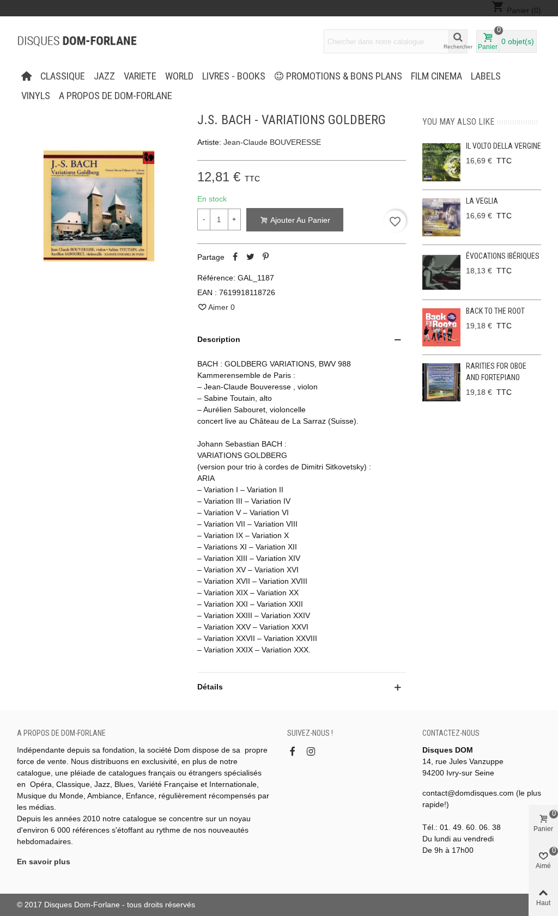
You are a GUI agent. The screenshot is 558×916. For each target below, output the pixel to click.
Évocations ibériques (502, 256)
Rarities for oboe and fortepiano (496, 372)
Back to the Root (495, 311)
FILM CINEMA (436, 76)
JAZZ (104, 76)
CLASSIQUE (62, 76)
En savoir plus (43, 861)
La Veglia (482, 201)
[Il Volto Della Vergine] (441, 162)
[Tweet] (250, 257)
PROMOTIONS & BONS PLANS (344, 76)
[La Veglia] (441, 217)
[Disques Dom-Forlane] (77, 41)
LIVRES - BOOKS (233, 76)
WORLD (179, 76)
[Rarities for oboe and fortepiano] (441, 382)
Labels (486, 76)
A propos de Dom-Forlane (115, 96)
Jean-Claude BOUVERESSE (272, 142)
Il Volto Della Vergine (503, 146)
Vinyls (35, 96)
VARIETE (140, 76)
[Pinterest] (266, 257)
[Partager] (235, 257)
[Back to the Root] (441, 327)
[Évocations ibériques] (441, 272)
